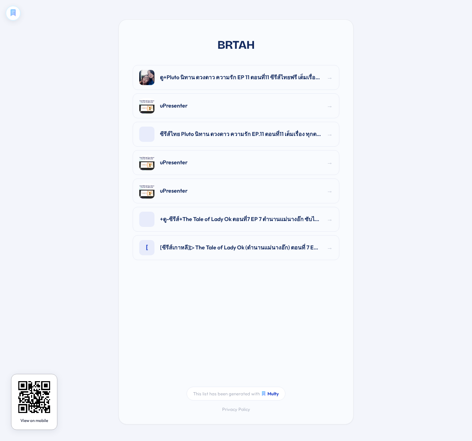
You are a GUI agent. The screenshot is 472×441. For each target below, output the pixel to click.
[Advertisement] (236, 327)
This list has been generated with (236, 393)
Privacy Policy (236, 409)
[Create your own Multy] (13, 13)
